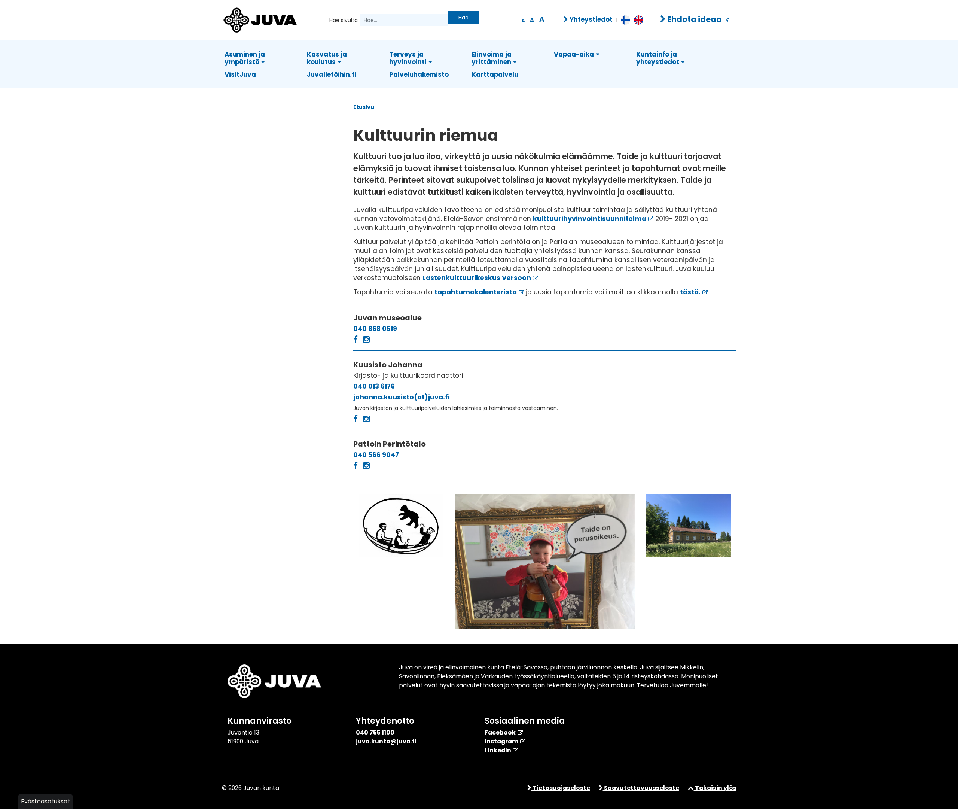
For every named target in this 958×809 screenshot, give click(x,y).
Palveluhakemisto (419, 74)
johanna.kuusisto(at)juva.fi (401, 397)
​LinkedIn (498, 750)
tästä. (690, 292)
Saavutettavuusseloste (641, 788)
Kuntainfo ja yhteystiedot (657, 58)
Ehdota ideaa (694, 19)
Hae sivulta (343, 20)
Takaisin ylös (715, 788)
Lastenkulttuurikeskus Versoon (476, 277)
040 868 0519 (375, 328)
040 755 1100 (375, 732)
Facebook (500, 732)
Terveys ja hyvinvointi (408, 58)
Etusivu (363, 107)
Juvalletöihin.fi (331, 74)
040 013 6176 (374, 386)
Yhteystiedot (590, 19)
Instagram (501, 741)
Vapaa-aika (574, 54)
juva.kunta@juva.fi (386, 741)
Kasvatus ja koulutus (327, 58)
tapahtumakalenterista (475, 292)
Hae (463, 17)
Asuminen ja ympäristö (245, 58)
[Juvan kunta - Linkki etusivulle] (259, 19)
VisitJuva (240, 74)
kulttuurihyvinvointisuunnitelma (589, 218)
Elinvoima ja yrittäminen (492, 58)
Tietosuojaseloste (560, 788)
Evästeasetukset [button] (45, 801)
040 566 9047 (376, 454)
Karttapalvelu (495, 74)
